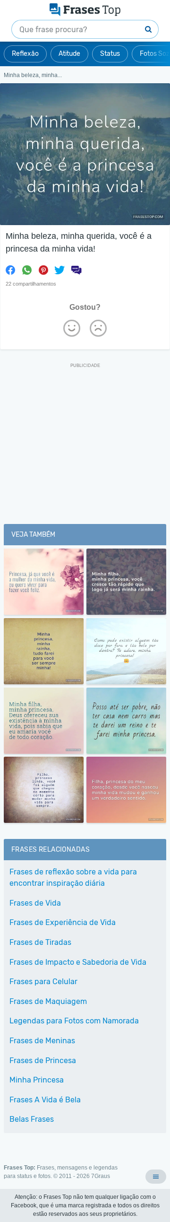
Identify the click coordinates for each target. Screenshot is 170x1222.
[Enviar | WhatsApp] (27, 270)
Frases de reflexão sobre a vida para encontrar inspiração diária (73, 877)
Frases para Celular (43, 981)
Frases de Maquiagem (48, 1001)
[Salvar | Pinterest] (43, 270)
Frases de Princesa (42, 1060)
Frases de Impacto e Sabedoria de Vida (77, 962)
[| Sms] (76, 270)
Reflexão (25, 54)
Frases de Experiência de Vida (62, 922)
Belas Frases (31, 1119)
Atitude (69, 54)
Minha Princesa (36, 1079)
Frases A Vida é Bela (45, 1099)
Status (110, 54)
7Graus (100, 1176)
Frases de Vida (35, 903)
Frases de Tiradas (40, 942)
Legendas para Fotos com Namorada (74, 1020)
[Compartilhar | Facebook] (10, 270)
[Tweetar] (59, 270)
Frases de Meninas (42, 1040)
